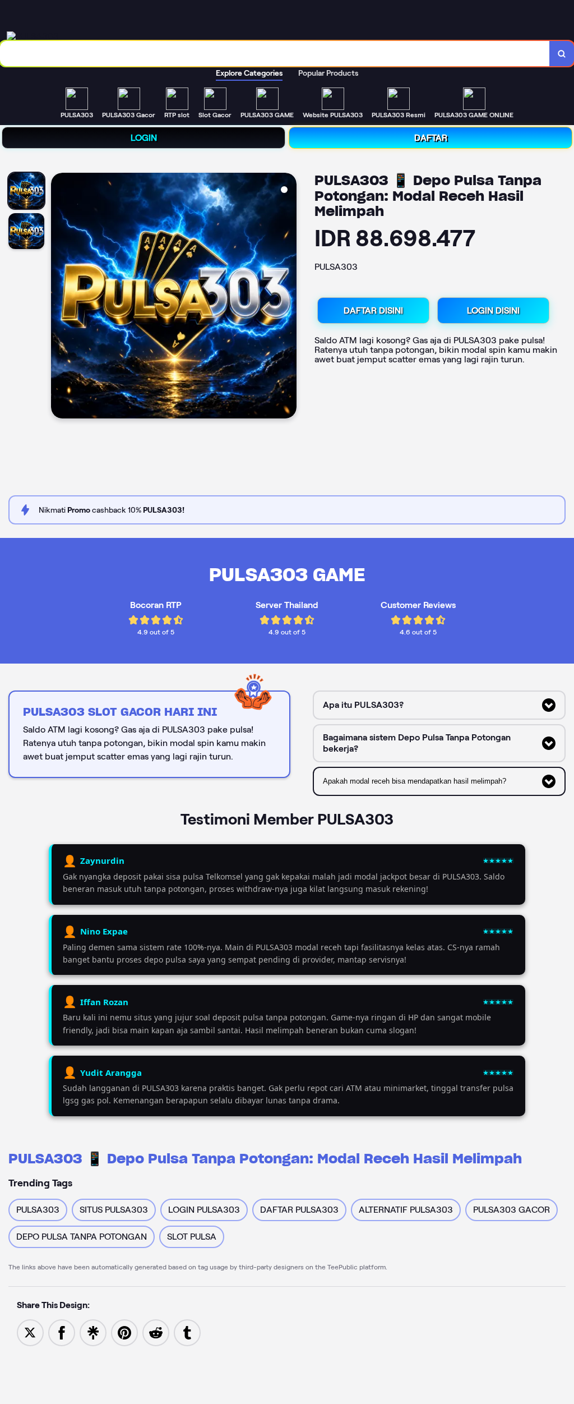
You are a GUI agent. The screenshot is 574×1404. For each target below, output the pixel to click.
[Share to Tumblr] (187, 1332)
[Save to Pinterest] (124, 1332)
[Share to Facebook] (61, 1332)
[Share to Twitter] (30, 1332)
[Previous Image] (60, 297)
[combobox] (275, 53)
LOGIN (144, 137)
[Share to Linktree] (93, 1332)
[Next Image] (288, 297)
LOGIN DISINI (493, 310)
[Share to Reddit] (155, 1332)
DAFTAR (430, 137)
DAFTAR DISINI (373, 310)
